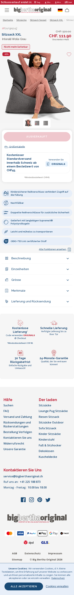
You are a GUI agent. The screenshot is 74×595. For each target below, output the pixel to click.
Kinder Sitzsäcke (50, 434)
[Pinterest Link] (40, 501)
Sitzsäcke (45, 405)
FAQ (6, 411)
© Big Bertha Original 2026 (46, 559)
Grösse (16, 280)
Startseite (8, 20)
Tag (38, 2)
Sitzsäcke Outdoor (51, 422)
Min (59, 2)
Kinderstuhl (46, 439)
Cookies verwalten (57, 586)
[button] (28, 123)
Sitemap (17, 559)
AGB (14, 553)
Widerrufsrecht (13, 443)
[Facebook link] (23, 501)
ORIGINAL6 (58, 164)
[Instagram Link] (32, 501)
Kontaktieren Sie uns (17, 438)
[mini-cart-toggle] (67, 10)
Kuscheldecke (48, 457)
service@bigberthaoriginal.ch (23, 476)
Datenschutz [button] (58, 578)
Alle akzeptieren (24, 586)
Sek (70, 2)
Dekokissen (46, 451)
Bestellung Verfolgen (17, 432)
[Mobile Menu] (7, 10)
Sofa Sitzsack (47, 428)
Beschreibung (21, 258)
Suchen (8, 405)
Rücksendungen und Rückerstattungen (17, 424)
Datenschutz (33, 553)
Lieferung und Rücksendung (31, 301)
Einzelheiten (20, 269)
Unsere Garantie (14, 449)
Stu (49, 2)
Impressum (55, 553)
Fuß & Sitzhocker (50, 445)
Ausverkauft (36, 136)
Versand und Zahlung (17, 417)
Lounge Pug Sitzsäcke (53, 411)
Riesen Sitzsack (49, 417)
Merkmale (18, 290)
